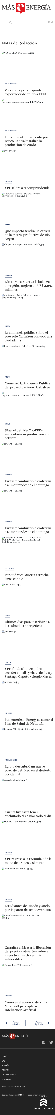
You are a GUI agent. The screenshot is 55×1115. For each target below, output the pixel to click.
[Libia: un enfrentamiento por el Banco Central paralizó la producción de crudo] (24, 114)
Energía (7, 615)
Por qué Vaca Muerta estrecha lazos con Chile (27, 577)
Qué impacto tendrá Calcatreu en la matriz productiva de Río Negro (27, 235)
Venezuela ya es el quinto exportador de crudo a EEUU (26, 92)
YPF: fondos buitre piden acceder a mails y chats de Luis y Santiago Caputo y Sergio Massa (28, 673)
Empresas (8, 181)
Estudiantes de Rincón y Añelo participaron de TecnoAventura (28, 908)
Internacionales (11, 84)
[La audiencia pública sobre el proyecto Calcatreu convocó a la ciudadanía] (24, 309)
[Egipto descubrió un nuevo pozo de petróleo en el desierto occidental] (24, 743)
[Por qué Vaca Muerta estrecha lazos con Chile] (24, 552)
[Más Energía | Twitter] (52, 22)
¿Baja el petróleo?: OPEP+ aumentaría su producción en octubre (27, 434)
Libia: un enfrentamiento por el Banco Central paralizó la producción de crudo (28, 141)
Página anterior (16, 1023)
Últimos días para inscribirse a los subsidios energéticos (27, 624)
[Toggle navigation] (5, 17)
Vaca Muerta (9, 568)
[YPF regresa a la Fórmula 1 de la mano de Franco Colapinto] (24, 836)
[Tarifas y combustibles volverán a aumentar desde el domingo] (24, 458)
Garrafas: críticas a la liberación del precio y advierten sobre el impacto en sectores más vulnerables (28, 953)
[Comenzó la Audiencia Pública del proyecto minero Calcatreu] (24, 360)
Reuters (7, 424)
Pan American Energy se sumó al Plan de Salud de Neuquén (29, 722)
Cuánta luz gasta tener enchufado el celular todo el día (28, 814)
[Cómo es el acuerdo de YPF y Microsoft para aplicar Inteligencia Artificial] (24, 979)
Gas (3, 1061)
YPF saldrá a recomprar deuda (27, 188)
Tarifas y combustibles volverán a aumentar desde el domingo (28, 483)
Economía (8, 275)
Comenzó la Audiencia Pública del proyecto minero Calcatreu (27, 385)
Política (8, 662)
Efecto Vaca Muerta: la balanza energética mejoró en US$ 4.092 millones (28, 286)
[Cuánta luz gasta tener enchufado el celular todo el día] (24, 794)
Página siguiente (38, 1023)
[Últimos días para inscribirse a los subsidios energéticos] (24, 599)
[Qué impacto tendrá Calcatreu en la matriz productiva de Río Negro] (24, 208)
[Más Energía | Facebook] (49, 22)
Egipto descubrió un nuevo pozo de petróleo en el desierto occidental (28, 770)
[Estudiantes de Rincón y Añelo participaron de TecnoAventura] (24, 883)
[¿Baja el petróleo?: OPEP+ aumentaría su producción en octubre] (24, 407)
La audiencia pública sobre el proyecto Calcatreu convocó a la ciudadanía (28, 336)
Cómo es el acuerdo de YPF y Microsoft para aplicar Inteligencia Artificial (26, 1006)
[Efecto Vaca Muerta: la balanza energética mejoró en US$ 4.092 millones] (24, 259)
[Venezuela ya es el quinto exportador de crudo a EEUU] (24, 67)
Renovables (7, 1079)
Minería (7, 225)
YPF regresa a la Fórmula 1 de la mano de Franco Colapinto (28, 861)
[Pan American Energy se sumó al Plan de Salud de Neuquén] (24, 696)
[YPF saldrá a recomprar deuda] (24, 165)
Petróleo (6, 1056)
